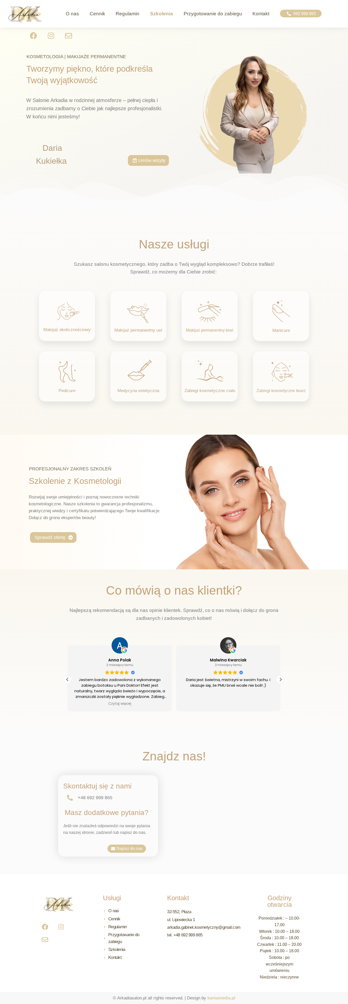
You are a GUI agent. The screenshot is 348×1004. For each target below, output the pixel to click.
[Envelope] (68, 36)
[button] (300, 13)
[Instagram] (51, 36)
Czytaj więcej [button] (119, 703)
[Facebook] (44, 926)
